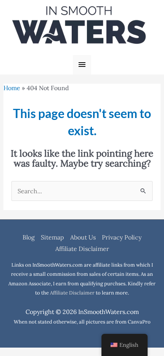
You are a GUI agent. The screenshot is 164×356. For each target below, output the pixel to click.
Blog (29, 237)
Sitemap (52, 237)
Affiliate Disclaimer (82, 248)
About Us (83, 237)
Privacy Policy (121, 237)
